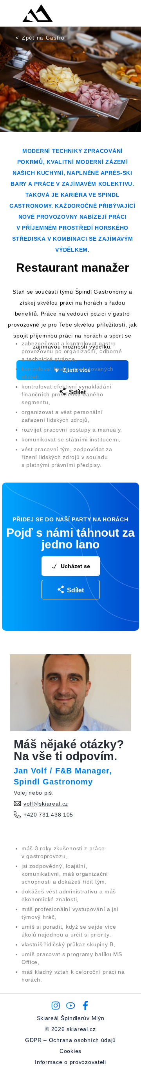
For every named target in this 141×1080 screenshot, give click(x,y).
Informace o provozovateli (70, 1062)
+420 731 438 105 (48, 814)
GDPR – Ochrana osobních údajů (70, 1040)
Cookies (70, 1051)
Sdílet (75, 590)
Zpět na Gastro (43, 38)
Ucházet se (75, 566)
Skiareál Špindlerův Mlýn (71, 1018)
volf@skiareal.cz (46, 803)
